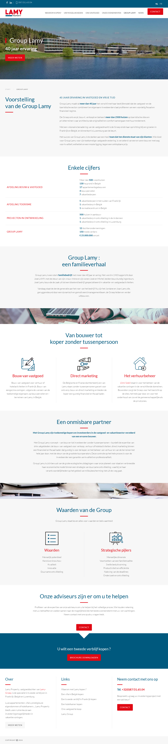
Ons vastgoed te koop (71, 709)
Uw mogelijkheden (73, 13)
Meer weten (15, 725)
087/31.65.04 (25, 2)
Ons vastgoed (92, 13)
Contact (155, 11)
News (141, 13)
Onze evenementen (111, 13)
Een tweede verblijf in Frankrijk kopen (78, 699)
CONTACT (84, 627)
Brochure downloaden (84, 657)
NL (157, 4)
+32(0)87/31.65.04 (133, 689)
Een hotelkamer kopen (71, 704)
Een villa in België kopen (72, 694)
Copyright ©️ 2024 (14, 740)
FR (161, 4)
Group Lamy (130, 13)
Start (7, 89)
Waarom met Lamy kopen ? (73, 689)
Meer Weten (15, 57)
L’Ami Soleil (125, 382)
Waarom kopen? (53, 13)
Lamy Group (67, 714)
